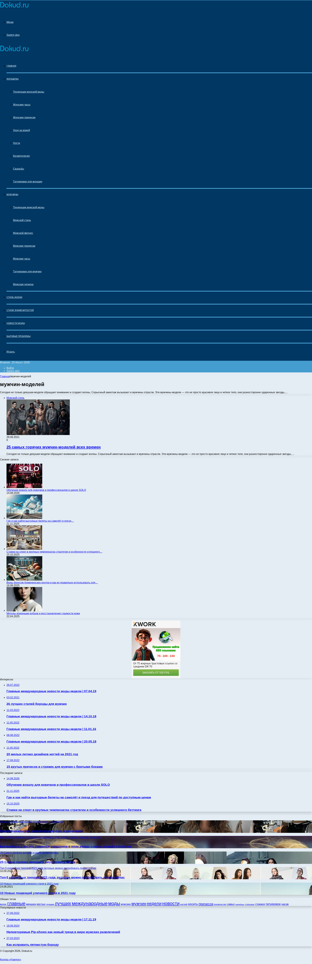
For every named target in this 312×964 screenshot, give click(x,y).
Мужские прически (24, 245)
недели (154, 903)
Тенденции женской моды (28, 91)
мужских (126, 904)
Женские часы (21, 104)
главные (16, 903)
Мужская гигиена (23, 284)
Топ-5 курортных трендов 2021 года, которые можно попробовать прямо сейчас (62, 877)
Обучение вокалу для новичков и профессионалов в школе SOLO (46, 490)
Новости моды (15, 323)
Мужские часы (21, 258)
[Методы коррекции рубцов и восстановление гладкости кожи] (24, 610)
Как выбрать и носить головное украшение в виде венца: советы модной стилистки (66, 846)
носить (193, 904)
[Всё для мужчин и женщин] (14, 6)
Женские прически (24, 117)
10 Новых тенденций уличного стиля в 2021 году (38, 893)
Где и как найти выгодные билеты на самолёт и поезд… (40, 521)
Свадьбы (18, 168)
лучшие (50, 904)
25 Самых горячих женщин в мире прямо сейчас (37, 862)
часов (285, 904)
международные (90, 903)
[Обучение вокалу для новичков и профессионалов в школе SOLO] (24, 487)
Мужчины (12, 194)
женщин (31, 904)
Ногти (16, 143)
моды (114, 903)
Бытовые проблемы (18, 336)
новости (171, 903)
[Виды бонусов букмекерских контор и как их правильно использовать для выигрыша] (24, 579)
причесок (206, 904)
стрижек (260, 904)
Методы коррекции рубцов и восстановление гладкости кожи (43, 613)
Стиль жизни (14, 297)
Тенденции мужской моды (28, 207)
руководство (220, 904)
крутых (41, 904)
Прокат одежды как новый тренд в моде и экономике (41, 831)
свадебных (239, 904)
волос (3, 904)
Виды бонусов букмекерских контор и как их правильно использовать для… (52, 582)
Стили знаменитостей (20, 310)
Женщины (12, 79)
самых (231, 904)
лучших (63, 903)
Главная (5, 376)
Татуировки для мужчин (27, 271)
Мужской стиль (22, 220)
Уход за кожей (21, 130)
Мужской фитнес (23, 233)
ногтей (183, 904)
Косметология (21, 156)
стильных (249, 904)
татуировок (273, 904)
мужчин (138, 903)
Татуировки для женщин (27, 181)
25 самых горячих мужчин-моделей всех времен (53, 447)
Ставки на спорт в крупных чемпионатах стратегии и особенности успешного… (54, 551)
